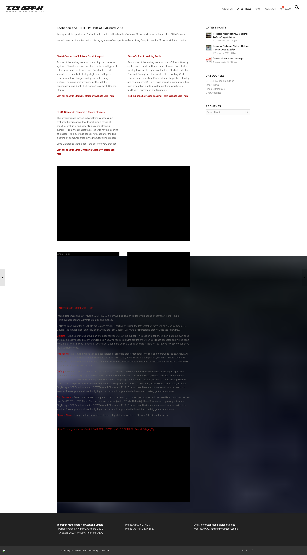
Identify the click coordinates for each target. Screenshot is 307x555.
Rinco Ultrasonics (215, 88)
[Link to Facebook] (252, 550)
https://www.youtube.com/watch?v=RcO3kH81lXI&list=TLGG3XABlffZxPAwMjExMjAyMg (105, 429)
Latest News (212, 84)
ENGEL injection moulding (220, 80)
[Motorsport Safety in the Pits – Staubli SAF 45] (2, 277)
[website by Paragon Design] (4, 551)
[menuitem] (227, 9)
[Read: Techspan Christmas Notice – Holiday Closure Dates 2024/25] (209, 48)
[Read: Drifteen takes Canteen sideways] (209, 60)
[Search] (297, 9)
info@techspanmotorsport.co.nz (218, 524)
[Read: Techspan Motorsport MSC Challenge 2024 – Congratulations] (209, 35)
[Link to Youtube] (242, 550)
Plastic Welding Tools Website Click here (167, 95)
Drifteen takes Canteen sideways (228, 58)
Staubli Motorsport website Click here (94, 95)
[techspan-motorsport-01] (25, 9)
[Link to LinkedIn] (247, 550)
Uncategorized (213, 92)
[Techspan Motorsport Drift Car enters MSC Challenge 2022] (304, 277)
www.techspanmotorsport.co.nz (220, 528)
